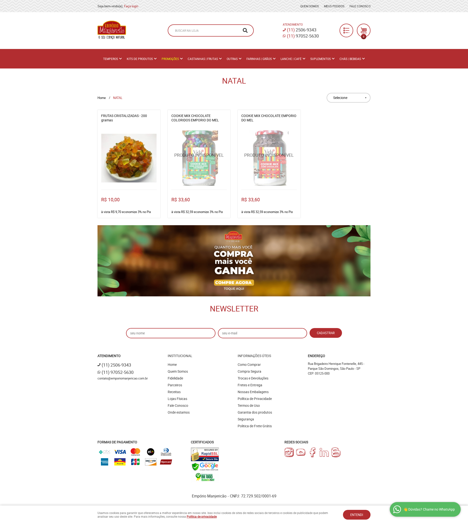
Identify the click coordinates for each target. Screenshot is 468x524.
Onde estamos (179, 412)
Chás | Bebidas (350, 59)
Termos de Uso (249, 405)
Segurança (246, 419)
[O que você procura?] (245, 30)
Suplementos (320, 59)
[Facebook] (312, 452)
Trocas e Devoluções (253, 378)
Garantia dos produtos (255, 412)
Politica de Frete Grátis (255, 426)
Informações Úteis (254, 355)
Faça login (131, 6)
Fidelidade (175, 378)
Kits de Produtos (140, 59)
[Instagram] (289, 452)
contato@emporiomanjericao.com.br (123, 378)
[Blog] (336, 452)
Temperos (110, 59)
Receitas (174, 391)
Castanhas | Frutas (203, 59)
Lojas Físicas (177, 398)
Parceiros (175, 385)
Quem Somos (309, 6)
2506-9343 (301, 30)
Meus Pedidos (334, 6)
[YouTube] (300, 452)
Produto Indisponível (199, 158)
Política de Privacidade (255, 398)
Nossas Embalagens (253, 391)
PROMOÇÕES (170, 59)
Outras (232, 59)
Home (172, 364)
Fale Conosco (360, 6)
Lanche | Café (291, 59)
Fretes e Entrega (250, 385)
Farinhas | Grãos (259, 59)
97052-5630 (303, 36)
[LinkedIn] (324, 452)
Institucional (180, 355)
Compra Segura (249, 371)
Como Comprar (249, 364)
